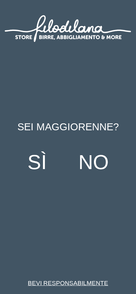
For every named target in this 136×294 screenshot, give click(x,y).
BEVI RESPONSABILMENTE (68, 283)
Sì (37, 162)
